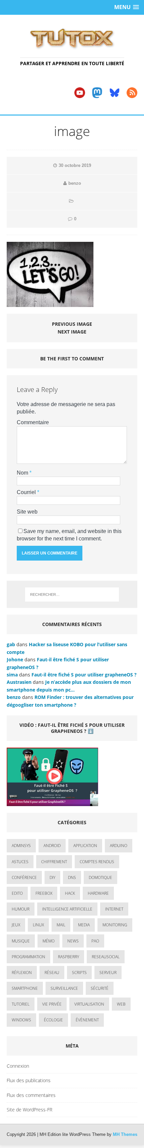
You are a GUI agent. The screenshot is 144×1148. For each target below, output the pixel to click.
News (73, 941)
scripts (79, 972)
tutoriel (20, 1004)
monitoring (114, 925)
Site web (27, 512)
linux (38, 925)
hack (70, 893)
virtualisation (89, 1004)
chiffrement (54, 862)
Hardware (98, 893)
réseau (52, 972)
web (121, 1004)
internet (114, 909)
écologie (53, 1020)
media (84, 925)
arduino (118, 845)
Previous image (72, 324)
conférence (24, 877)
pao (95, 941)
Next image (72, 331)
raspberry (68, 957)
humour (20, 909)
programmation (28, 957)
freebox (43, 893)
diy (52, 877)
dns (72, 877)
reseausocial (106, 957)
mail (61, 925)
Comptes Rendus (97, 862)
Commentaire (33, 422)
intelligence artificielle (67, 909)
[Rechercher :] (72, 594)
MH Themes (125, 1134)
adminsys (21, 845)
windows (21, 1020)
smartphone (25, 988)
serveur (108, 972)
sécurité (100, 988)
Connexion (18, 1066)
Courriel (27, 492)
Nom (23, 473)
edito (17, 893)
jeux (16, 925)
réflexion (22, 972)
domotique (100, 877)
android (52, 845)
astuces (20, 862)
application (85, 845)
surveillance (64, 988)
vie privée (52, 1004)
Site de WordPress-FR (29, 1109)
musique (21, 941)
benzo (74, 183)
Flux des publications (29, 1080)
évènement (87, 1020)
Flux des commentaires (31, 1095)
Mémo (49, 941)
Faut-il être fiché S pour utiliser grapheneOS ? (84, 674)
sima (12, 674)
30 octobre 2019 (75, 165)
